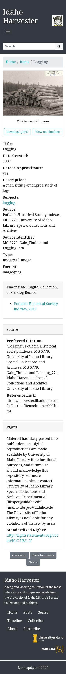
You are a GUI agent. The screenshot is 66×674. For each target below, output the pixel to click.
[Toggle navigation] (8, 31)
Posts (27, 612)
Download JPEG (17, 132)
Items (24, 61)
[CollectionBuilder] (59, 649)
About (12, 628)
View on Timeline (47, 132)
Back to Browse (43, 555)
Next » (33, 562)
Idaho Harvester (20, 16)
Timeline (14, 620)
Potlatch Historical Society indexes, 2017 (36, 306)
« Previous (19, 555)
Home (11, 61)
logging (9, 202)
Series (43, 612)
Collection (36, 620)
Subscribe (31, 628)
